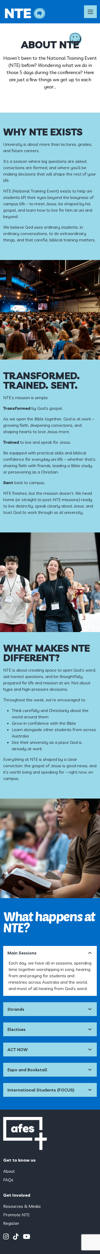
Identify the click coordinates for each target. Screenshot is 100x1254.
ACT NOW (17, 1049)
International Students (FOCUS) (40, 1090)
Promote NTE (16, 1214)
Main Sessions (22, 953)
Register (11, 1223)
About (9, 1171)
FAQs (8, 1179)
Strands (15, 1009)
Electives (16, 1029)
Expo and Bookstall (27, 1069)
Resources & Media (22, 1206)
